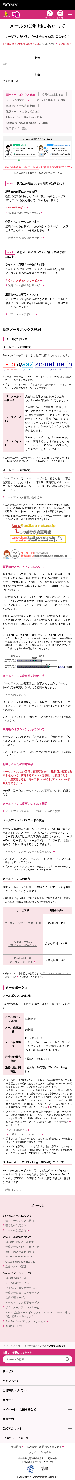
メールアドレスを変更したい (41, 790)
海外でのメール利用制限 (20, 105)
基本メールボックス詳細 (20, 94)
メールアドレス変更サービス (22, 1302)
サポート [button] (8, 1400)
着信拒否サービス (15, 1297)
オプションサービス (27, 1345)
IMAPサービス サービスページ (24, 1134)
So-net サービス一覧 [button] (16, 1438)
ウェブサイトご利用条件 (37, 1452)
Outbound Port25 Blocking (20, 1261)
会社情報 (16, 1446)
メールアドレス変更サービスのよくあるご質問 (32, 811)
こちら (58, 716)
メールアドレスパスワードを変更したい (28, 851)
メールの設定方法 (16, 100)
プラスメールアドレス (21, 314)
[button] (70, 14)
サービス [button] (8, 1371)
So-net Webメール (16, 1277)
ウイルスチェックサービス (21, 1287)
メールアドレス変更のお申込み (23, 497)
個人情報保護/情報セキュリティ (44, 1446)
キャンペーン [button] (11, 1381)
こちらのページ (47, 43)
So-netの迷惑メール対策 (51, 100)
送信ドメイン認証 (16, 128)
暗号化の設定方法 (52, 94)
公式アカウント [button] (12, 1428)
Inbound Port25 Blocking (19, 1256)
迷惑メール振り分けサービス (25, 237)
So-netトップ (9, 1345)
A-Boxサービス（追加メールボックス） (22, 943)
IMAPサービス (61, 1121)
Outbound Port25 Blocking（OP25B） (28, 122)
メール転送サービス (17, 1283)
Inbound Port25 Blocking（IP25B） (26, 117)
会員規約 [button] (8, 1419)
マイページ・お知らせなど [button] (19, 1409)
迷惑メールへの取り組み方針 (23, 111)
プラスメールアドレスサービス (23, 923)
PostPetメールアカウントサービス (21, 960)
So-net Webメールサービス (24, 212)
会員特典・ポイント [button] (15, 1390)
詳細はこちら (13, 1189)
